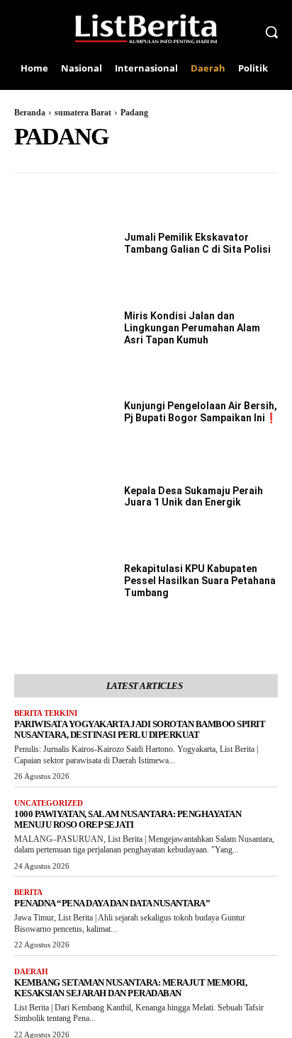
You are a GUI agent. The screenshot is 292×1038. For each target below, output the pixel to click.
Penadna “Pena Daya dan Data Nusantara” (112, 903)
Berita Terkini (45, 713)
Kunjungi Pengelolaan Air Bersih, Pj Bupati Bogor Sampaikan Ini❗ (200, 411)
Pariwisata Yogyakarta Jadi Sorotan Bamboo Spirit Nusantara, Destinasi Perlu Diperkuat (139, 729)
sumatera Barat (83, 113)
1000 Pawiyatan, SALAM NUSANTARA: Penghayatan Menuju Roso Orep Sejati (127, 819)
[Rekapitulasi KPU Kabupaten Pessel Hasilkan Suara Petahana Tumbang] (60, 582)
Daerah (31, 971)
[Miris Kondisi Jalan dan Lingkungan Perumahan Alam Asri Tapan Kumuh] (60, 329)
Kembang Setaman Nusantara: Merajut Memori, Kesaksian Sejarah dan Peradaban (130, 987)
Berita (28, 892)
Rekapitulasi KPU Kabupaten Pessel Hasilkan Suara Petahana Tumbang (200, 580)
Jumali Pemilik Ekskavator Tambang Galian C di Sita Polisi (197, 243)
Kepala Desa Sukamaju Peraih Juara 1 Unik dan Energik (193, 496)
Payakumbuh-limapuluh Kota (77, 163)
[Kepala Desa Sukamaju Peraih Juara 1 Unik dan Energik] (60, 498)
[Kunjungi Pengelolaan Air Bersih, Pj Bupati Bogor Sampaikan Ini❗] (60, 413)
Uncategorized (48, 803)
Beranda (29, 113)
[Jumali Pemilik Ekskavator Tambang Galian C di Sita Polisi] (60, 244)
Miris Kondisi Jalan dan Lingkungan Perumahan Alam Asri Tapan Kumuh (192, 328)
